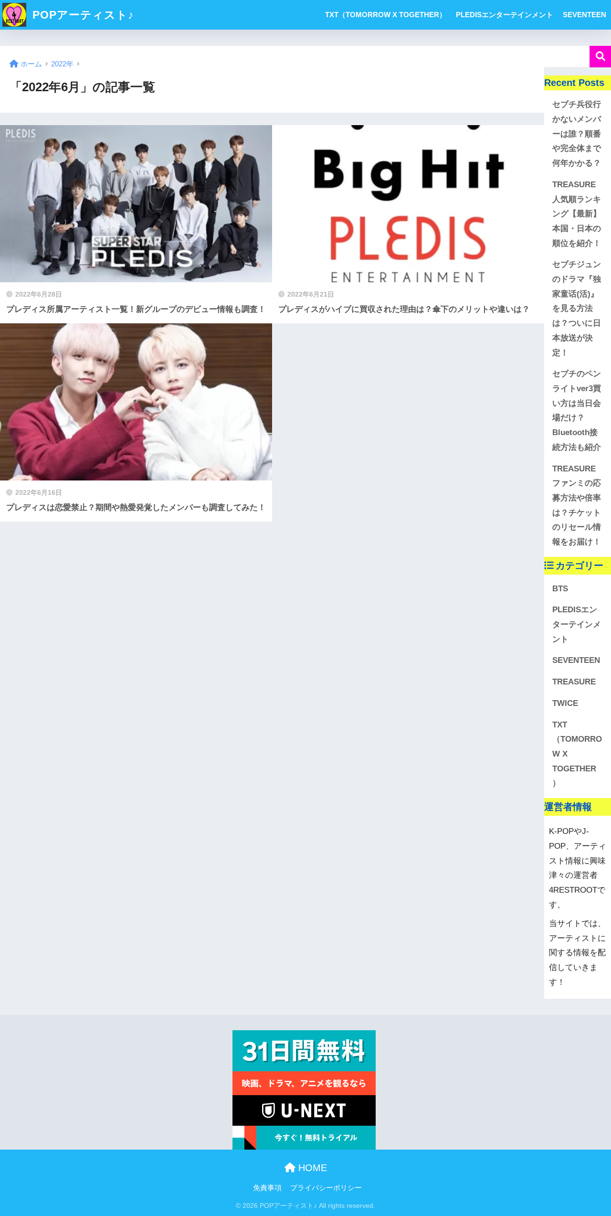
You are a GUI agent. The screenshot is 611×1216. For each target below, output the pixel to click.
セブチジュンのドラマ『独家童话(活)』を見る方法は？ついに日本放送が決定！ (576, 308)
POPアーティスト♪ (81, 15)
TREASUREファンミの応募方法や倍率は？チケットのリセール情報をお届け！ (576, 505)
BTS (560, 588)
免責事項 (267, 1188)
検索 (600, 56)
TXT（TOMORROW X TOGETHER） (385, 15)
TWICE (565, 703)
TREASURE (574, 681)
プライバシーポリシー (326, 1188)
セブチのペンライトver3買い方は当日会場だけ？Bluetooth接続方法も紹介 (576, 410)
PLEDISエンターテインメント (504, 15)
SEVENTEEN (584, 15)
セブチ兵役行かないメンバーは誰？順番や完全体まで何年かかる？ (576, 134)
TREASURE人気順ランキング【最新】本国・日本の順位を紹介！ (576, 214)
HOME (311, 1168)
